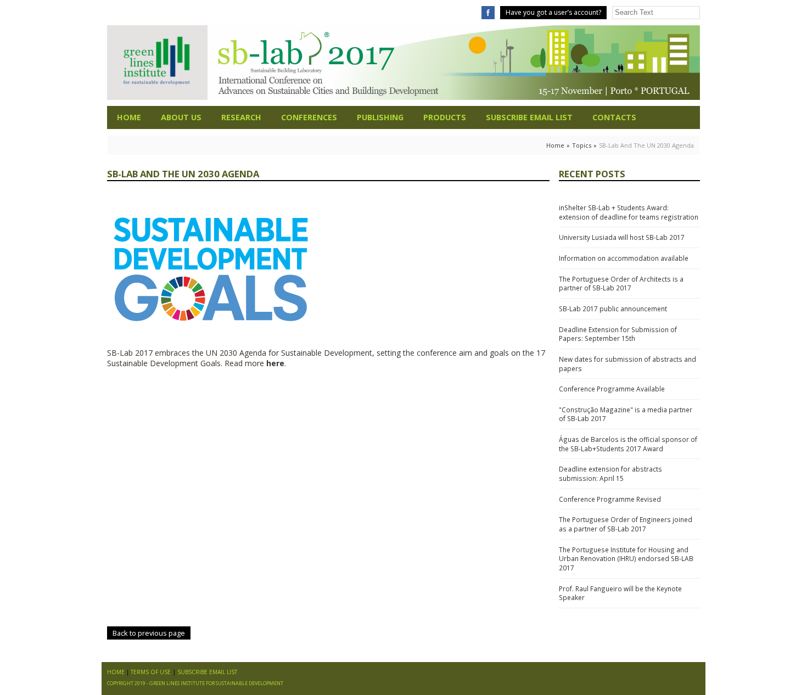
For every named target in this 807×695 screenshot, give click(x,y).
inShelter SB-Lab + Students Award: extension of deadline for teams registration (628, 212)
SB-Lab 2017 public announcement (613, 308)
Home (129, 117)
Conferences (309, 117)
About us (181, 117)
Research (241, 117)
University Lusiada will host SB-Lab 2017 (622, 237)
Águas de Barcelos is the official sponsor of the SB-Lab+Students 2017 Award (628, 444)
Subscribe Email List (529, 117)
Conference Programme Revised (610, 499)
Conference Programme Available (612, 388)
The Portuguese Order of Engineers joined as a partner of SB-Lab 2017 (625, 524)
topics (581, 145)
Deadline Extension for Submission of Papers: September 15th (618, 334)
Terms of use (151, 672)
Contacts (614, 117)
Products (444, 117)
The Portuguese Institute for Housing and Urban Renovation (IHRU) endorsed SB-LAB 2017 (626, 558)
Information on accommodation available (623, 258)
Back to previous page (149, 633)
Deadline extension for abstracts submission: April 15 (610, 473)
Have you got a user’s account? (553, 12)
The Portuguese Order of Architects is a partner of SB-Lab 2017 (621, 283)
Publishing (380, 117)
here (275, 363)
